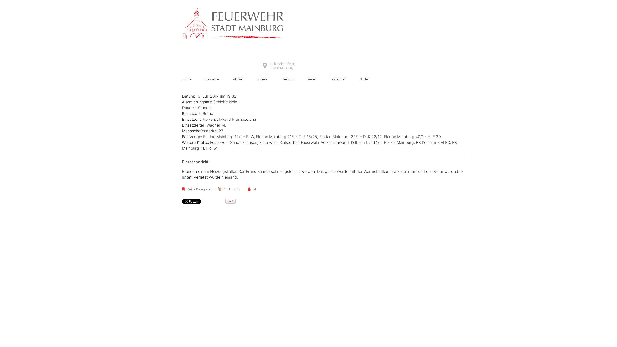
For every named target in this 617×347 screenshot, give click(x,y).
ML (255, 189)
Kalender (339, 79)
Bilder (364, 79)
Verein (313, 79)
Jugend (262, 79)
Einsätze (212, 79)
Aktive (238, 79)
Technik (288, 79)
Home (187, 79)
